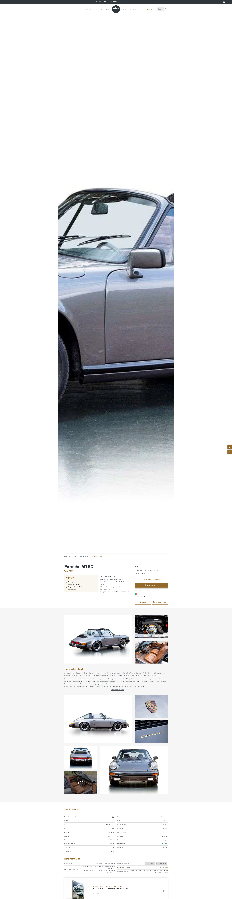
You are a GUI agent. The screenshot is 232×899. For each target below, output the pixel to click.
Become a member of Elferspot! (112, 2)
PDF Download (160, 602)
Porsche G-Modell (161, 863)
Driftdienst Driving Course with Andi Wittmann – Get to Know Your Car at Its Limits (149, 871)
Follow (149, 9)
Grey (166, 832)
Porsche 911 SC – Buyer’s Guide (105, 863)
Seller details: (142, 591)
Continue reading (117, 690)
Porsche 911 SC (150, 863)
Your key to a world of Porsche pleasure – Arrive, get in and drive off (98, 867)
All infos (162, 867)
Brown (165, 828)
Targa (112, 828)
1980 (113, 817)
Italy (166, 843)
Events (133, 9)
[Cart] (166, 9)
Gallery (74, 556)
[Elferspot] (116, 9)
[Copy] (113, 824)
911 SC (112, 820)
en (160, 9)
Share (143, 602)
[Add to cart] (163, 890)
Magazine (105, 9)
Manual (112, 851)
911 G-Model (110, 832)
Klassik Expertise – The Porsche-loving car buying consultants (99, 871)
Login (228, 2)
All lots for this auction (151, 579)
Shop (125, 9)
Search (89, 9)
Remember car (152, 585)
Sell (97, 9)
